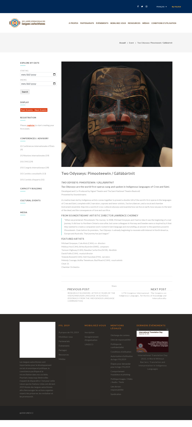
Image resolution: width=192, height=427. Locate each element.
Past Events (27, 110)
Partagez (63, 350)
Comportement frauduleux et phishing (120, 373)
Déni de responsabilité (121, 339)
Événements (102, 23)
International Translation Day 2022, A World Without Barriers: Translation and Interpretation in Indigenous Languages (153, 362)
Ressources (134, 23)
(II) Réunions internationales (32, 155)
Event (131, 43)
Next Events (41, 110)
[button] (167, 329)
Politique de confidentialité (117, 345)
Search (25, 91)
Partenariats (87, 23)
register (31, 125)
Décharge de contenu (120, 335)
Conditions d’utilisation (163, 23)
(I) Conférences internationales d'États (37, 146)
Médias (145, 23)
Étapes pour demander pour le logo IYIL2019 (121, 365)
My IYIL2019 (176, 7)
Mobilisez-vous (118, 23)
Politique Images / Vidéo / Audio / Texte (122, 380)
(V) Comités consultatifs (31, 173)
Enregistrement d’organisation (91, 338)
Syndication (116, 394)
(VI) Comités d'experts (30, 179)
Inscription (89, 332)
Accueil (122, 43)
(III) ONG (24, 161)
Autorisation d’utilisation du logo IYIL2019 (122, 358)
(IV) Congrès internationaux (32, 167)
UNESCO (89, 344)
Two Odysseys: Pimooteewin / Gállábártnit (98, 173)
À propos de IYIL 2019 (69, 332)
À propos (73, 23)
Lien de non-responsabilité (117, 388)
